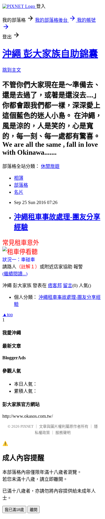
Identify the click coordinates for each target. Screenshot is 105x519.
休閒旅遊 (50, 166)
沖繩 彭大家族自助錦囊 (50, 53)
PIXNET (27, 426)
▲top (7, 314)
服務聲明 (63, 432)
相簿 (18, 178)
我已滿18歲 (14, 510)
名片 (18, 192)
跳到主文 (11, 70)
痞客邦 (55, 285)
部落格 (21, 185)
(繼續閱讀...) (14, 273)
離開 (33, 510)
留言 (67, 285)
